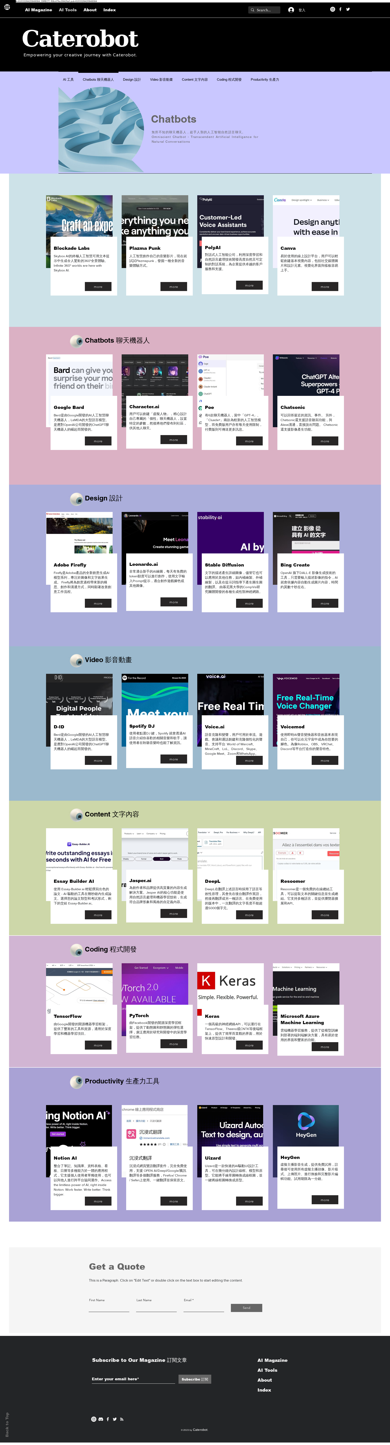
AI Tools (267, 1370)
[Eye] (76, 341)
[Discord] (100, 1419)
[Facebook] (340, 9)
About (265, 1380)
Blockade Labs (72, 248)
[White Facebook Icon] (107, 1419)
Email (187, 1300)
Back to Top (7, 1425)
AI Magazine (273, 1360)
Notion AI (65, 1158)
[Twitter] (348, 9)
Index (264, 1390)
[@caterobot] (114, 1419)
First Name (97, 1300)
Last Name (144, 1300)
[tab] (68, 79)
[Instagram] (332, 9)
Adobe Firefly (70, 564)
